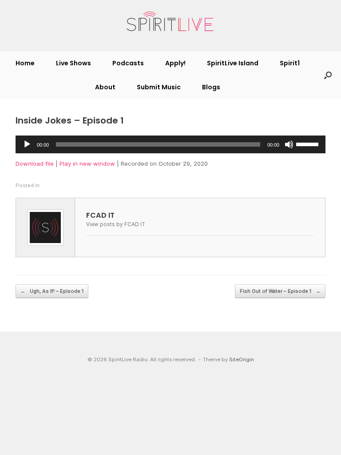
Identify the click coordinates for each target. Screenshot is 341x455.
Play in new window (87, 163)
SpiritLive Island (232, 63)
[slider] (308, 144)
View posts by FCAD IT (115, 224)
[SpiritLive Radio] (170, 22)
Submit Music (159, 87)
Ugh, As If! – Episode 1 (51, 291)
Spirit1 (290, 63)
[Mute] (289, 144)
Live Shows (73, 63)
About (105, 87)
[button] (328, 75)
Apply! (175, 63)
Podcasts (128, 63)
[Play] (27, 144)
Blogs (211, 87)
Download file (35, 163)
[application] (170, 144)
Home (25, 63)
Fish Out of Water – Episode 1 (280, 291)
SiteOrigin (241, 359)
